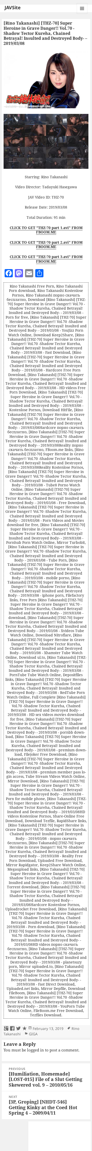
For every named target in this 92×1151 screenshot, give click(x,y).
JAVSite (13, 7)
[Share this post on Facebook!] (12, 1028)
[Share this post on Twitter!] (18, 1028)
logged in (35, 1049)
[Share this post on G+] (6, 1028)
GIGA (33, 1033)
